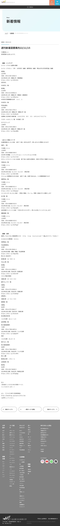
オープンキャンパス (52, 4)
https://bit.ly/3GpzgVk (9, 208)
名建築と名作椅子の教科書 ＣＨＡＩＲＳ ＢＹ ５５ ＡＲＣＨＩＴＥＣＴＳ (23, 116)
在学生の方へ (44, 441)
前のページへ (9, 409)
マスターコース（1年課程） (12, 484)
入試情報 (21, 466)
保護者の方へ (44, 430)
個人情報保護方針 (52, 518)
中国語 (42, 451)
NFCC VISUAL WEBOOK (21, 437)
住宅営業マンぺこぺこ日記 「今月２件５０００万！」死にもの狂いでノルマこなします (26, 210)
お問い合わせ (44, 445)
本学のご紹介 (3, 433)
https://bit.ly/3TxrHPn (9, 353)
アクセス (43, 443)
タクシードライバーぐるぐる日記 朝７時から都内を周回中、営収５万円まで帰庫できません (27, 159)
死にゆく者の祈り (6, 256)
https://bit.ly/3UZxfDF (9, 273)
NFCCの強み (3, 439)
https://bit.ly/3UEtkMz (9, 174)
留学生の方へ (44, 432)
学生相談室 (22, 450)
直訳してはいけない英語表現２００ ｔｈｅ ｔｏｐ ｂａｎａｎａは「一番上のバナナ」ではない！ (30, 236)
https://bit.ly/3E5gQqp (9, 373)
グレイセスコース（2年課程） (12, 477)
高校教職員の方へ (45, 435)
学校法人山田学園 (42, 518)
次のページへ (51, 409)
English (42, 449)
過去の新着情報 (29, 471)
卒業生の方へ (44, 437)
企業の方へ (43, 439)
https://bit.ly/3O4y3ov (9, 97)
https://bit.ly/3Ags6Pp (9, 253)
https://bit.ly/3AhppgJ (9, 191)
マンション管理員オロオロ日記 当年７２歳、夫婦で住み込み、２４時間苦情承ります (25, 176)
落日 (2, 336)
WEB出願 (21, 485)
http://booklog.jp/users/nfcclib (13, 395)
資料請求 (57, 3)
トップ (6, 33)
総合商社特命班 (5, 316)
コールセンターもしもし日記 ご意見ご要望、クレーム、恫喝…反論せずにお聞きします (26, 193)
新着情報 (12, 33)
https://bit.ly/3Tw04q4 (9, 293)
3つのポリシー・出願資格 (22, 462)
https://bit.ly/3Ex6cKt (9, 313)
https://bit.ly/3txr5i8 (9, 157)
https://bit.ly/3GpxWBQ (9, 131)
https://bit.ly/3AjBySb (9, 114)
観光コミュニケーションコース (12, 437)
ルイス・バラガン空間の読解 (9, 65)
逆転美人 (3, 296)
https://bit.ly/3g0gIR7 (9, 333)
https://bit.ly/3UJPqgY (9, 225)
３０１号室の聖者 (6, 276)
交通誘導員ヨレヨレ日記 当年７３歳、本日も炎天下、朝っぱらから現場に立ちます (25, 142)
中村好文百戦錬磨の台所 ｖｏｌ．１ (11, 99)
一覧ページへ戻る (30, 409)
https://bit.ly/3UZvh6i (9, 80)
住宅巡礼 (3, 82)
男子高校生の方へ (45, 428)
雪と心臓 (3, 356)
